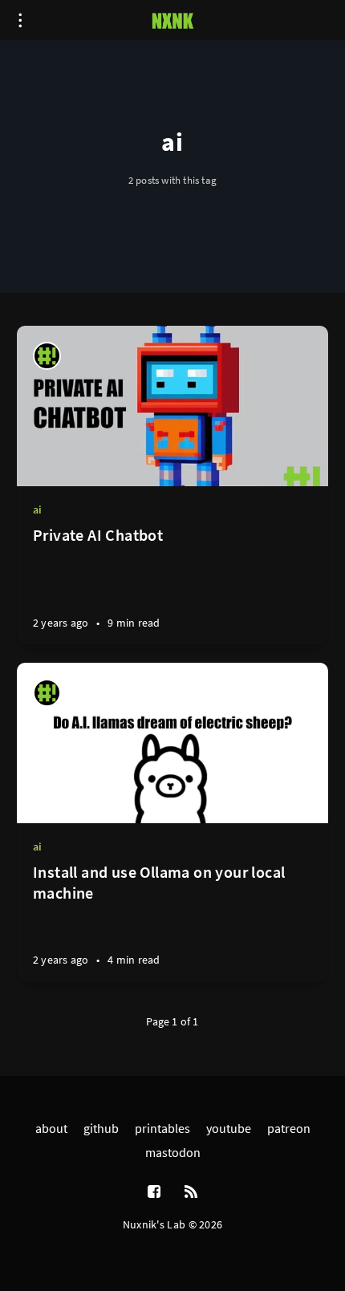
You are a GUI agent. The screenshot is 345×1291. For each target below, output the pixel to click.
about (51, 1128)
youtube (228, 1128)
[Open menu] (20, 20)
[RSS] (191, 1192)
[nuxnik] (47, 356)
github (101, 1128)
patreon (288, 1128)
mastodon (173, 1152)
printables (162, 1128)
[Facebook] (154, 1192)
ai (37, 509)
